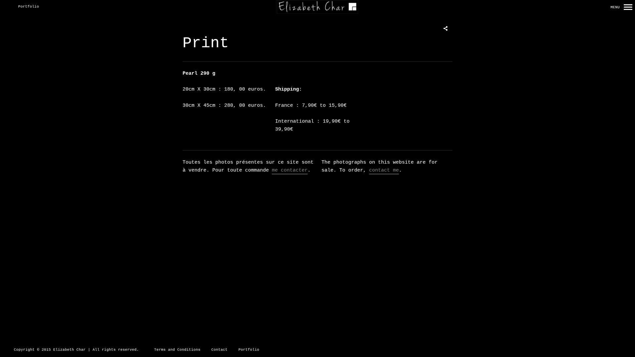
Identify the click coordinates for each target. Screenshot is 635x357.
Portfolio (28, 7)
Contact (219, 350)
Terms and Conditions (177, 350)
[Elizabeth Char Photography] (317, 7)
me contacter (290, 170)
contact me (384, 170)
